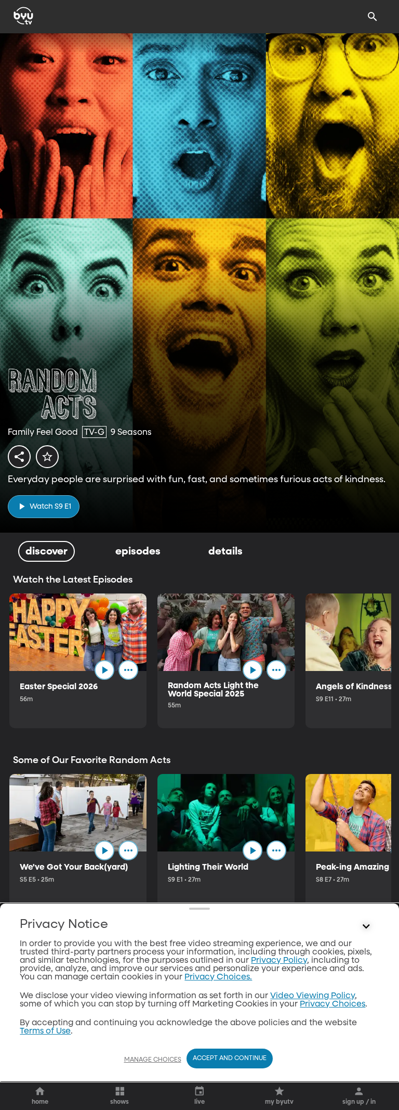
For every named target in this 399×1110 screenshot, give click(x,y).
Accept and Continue (230, 1058)
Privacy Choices (332, 1004)
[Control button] (366, 927)
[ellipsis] (128, 670)
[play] (104, 670)
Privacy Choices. (218, 977)
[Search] (372, 16)
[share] (19, 456)
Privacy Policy (279, 961)
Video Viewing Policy (312, 996)
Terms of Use (45, 1031)
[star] (47, 456)
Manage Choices (152, 1060)
